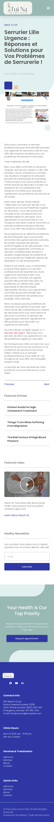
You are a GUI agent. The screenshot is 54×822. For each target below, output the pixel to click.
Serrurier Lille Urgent (14, 332)
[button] (48, 8)
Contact (7, 766)
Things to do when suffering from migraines (25, 424)
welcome (8, 757)
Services (7, 760)
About (6, 763)
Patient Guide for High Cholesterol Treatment (22, 408)
